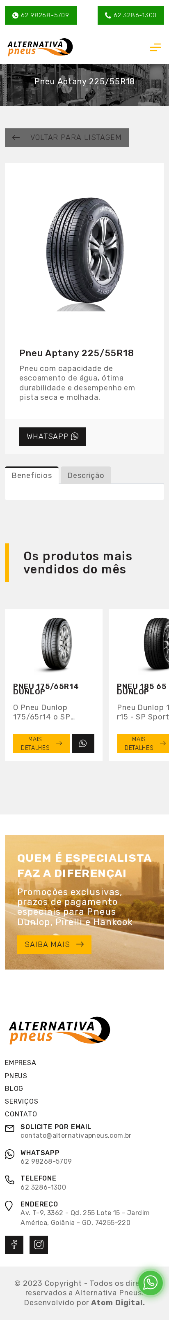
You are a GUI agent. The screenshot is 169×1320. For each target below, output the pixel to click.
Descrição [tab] (86, 475)
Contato (21, 1114)
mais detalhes (35, 744)
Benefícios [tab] (31, 475)
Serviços (21, 1101)
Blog (14, 1089)
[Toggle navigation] (155, 47)
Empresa (21, 1063)
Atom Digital (117, 1302)
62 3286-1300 (135, 15)
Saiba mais (47, 944)
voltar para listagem (76, 137)
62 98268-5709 (45, 15)
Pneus (16, 1076)
